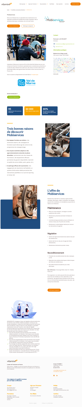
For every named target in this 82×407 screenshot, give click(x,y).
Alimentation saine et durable (13, 397)
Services (8, 399)
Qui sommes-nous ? (11, 387)
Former (31, 388)
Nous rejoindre (59, 4)
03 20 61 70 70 (56, 367)
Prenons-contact (75, 4)
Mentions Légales (33, 403)
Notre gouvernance (11, 388)
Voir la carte (55, 74)
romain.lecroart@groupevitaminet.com (65, 44)
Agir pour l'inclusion (32, 4)
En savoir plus (34, 74)
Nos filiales (52, 4)
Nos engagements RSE (12, 390)
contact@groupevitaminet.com (59, 370)
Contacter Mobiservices (14, 26)
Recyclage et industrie (11, 395)
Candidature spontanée (58, 397)
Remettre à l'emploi (34, 387)
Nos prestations (43, 4)
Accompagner (33, 390)
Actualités (55, 387)
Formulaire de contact (58, 371)
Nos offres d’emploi (57, 395)
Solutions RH (9, 398)
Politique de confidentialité (47, 403)
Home (8, 9)
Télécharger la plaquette (28, 26)
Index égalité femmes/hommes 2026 (61, 390)
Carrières (67, 4)
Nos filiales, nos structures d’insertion (18, 9)
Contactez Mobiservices (14, 97)
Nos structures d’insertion (35, 395)
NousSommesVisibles (57, 388)
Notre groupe (22, 4)
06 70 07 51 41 (59, 46)
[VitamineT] (6, 4)
